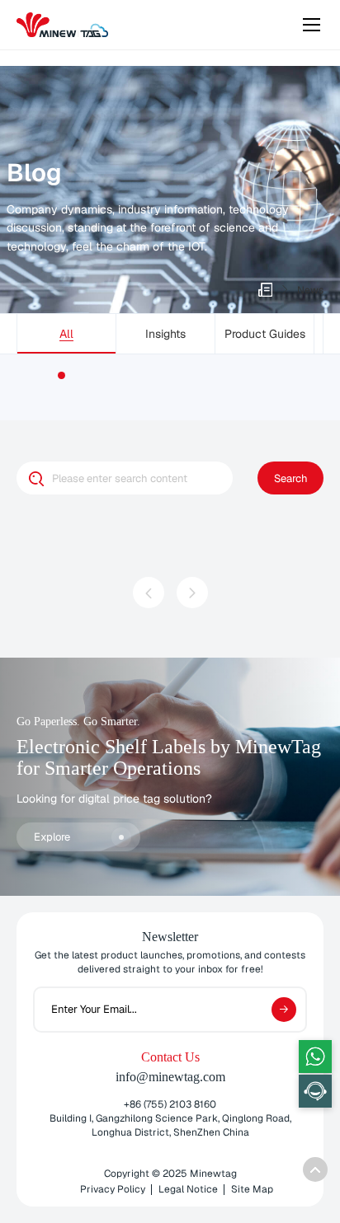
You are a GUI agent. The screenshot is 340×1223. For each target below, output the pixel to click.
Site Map (252, 1189)
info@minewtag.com (170, 1077)
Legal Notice (188, 1189)
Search (291, 478)
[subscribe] (284, 1009)
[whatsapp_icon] (315, 1056)
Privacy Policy (112, 1189)
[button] (61, 375)
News (310, 290)
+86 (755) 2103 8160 (170, 1104)
